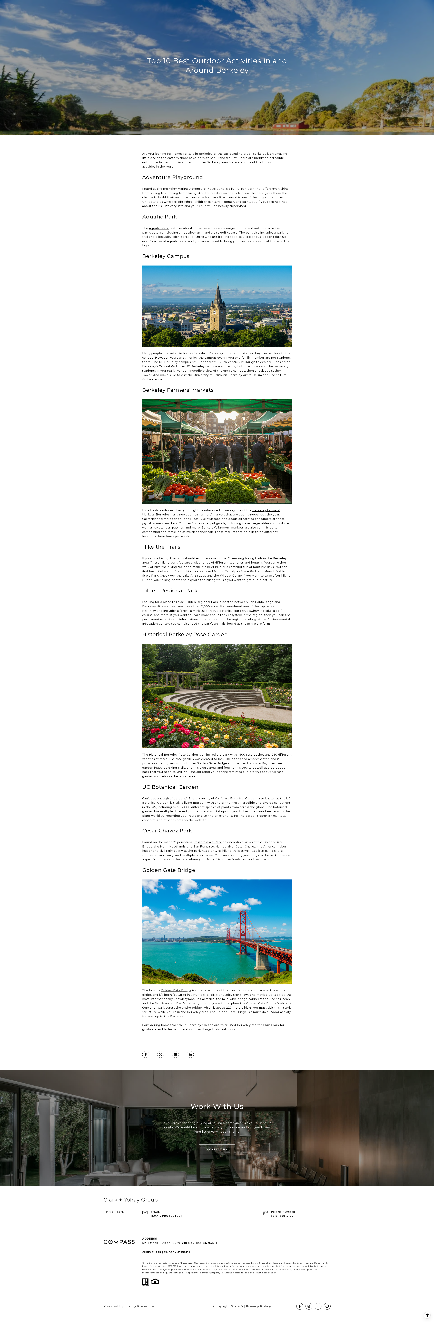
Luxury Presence (139, 1306)
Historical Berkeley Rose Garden (173, 754)
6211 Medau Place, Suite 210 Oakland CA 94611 (179, 1243)
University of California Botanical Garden (226, 798)
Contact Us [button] (217, 1149)
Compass (211, 1263)
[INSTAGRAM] (308, 1306)
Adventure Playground (207, 188)
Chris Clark (271, 1025)
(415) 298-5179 (282, 1215)
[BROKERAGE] (327, 1306)
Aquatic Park (159, 228)
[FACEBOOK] (299, 1306)
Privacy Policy (258, 1306)
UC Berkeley (168, 362)
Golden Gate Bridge (176, 990)
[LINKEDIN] (318, 1306)
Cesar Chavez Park (208, 842)
